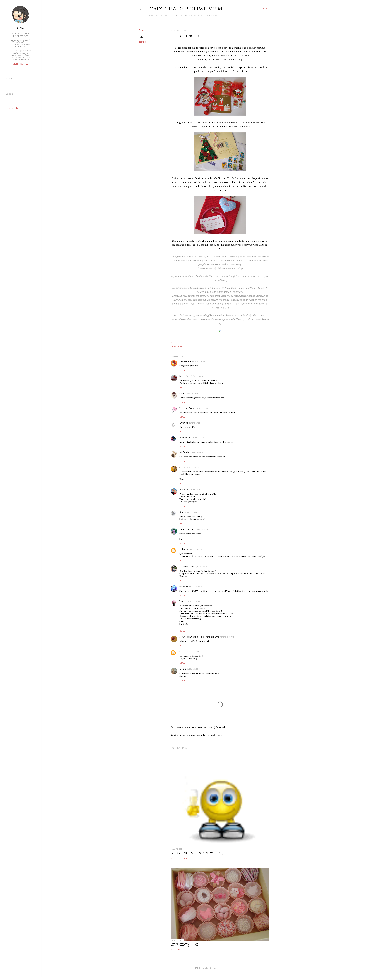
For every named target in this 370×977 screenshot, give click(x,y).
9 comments (183, 858)
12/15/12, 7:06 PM (192, 467)
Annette (183, 489)
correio (142, 42)
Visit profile (20, 64)
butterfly (183, 376)
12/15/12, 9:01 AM (192, 393)
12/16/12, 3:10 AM (191, 512)
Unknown (184, 549)
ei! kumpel (184, 437)
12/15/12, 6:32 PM (196, 452)
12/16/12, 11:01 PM (201, 567)
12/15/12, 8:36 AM (196, 376)
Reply (182, 370)
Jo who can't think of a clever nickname (199, 637)
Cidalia (182, 669)
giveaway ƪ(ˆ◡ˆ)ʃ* (185, 944)
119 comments (183, 950)
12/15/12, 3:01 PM (197, 438)
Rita (181, 512)
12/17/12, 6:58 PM (227, 637)
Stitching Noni (186, 566)
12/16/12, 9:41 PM (196, 549)
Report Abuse (14, 108)
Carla (181, 651)
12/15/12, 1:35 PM (202, 408)
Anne (182, 467)
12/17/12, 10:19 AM (193, 601)
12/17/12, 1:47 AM (195, 587)
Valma (182, 601)
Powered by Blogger (207, 968)
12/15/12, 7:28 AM (199, 361)
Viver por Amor (187, 408)
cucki (182, 393)
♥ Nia (20, 28)
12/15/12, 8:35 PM (195, 490)
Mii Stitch (184, 452)
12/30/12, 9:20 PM (194, 669)
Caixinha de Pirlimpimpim (185, 8)
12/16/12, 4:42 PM (202, 529)
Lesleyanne (185, 361)
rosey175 (183, 586)
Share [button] (142, 30)
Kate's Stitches (186, 529)
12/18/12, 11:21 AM (192, 652)
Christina (183, 423)
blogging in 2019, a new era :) (197, 853)
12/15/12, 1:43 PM (195, 423)
